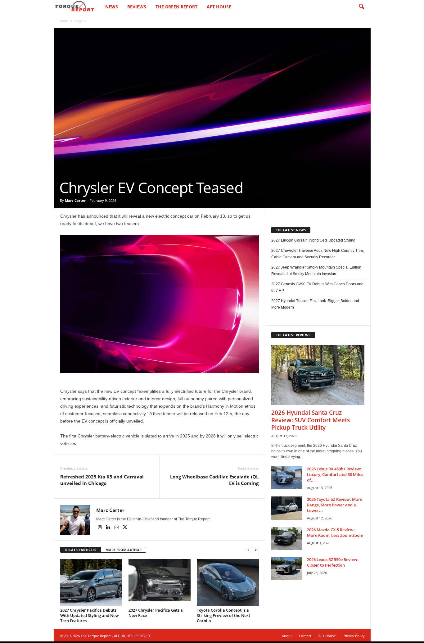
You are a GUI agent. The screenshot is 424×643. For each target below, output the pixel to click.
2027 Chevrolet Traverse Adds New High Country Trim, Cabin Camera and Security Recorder (317, 253)
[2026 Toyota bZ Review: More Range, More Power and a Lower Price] (286, 508)
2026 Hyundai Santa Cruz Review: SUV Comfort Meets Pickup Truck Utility (310, 420)
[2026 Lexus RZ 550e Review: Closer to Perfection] (286, 568)
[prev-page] (248, 550)
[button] (361, 7)
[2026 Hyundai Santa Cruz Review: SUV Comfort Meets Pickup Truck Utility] (317, 375)
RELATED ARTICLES (80, 549)
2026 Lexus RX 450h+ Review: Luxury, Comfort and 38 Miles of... (335, 474)
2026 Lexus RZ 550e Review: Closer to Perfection (333, 562)
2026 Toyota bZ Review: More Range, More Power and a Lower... (334, 504)
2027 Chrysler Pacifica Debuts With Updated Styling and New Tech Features (89, 615)
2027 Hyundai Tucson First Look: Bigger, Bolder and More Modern (315, 304)
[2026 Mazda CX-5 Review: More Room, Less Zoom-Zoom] (286, 538)
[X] (125, 528)
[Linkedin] (109, 528)
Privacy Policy (354, 635)
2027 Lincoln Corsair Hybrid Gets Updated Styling (313, 240)
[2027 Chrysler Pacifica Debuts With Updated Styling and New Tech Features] (91, 582)
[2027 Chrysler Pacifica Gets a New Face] (160, 582)
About (287, 635)
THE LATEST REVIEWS (293, 335)
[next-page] (256, 550)
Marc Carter (75, 200)
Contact (305, 635)
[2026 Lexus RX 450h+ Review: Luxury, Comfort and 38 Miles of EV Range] (286, 477)
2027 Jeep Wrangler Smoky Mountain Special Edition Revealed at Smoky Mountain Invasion (316, 270)
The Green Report (176, 7)
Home (64, 21)
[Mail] (117, 528)
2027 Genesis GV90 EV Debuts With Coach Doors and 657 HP (317, 287)
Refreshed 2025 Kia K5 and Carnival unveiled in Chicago (102, 479)
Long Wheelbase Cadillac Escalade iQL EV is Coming (214, 479)
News (111, 7)
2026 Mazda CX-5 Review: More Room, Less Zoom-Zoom (335, 532)
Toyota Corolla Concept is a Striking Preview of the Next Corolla (223, 615)
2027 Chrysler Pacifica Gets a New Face (156, 612)
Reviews (136, 7)
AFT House (219, 7)
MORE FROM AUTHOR (124, 549)
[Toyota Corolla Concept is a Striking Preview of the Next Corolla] (228, 582)
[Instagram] (100, 528)
